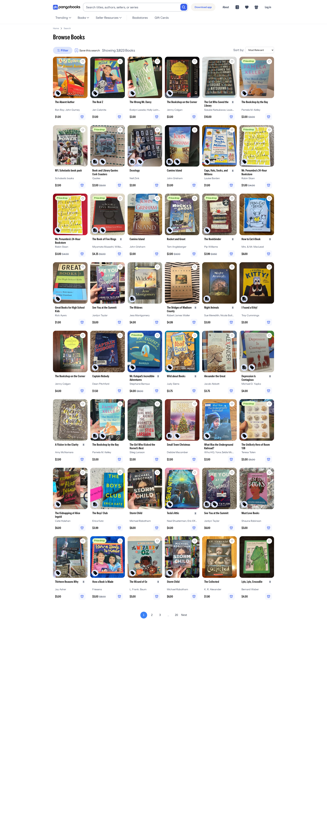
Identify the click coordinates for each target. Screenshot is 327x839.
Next (184, 615)
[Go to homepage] (66, 7)
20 (176, 615)
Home (56, 28)
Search (67, 28)
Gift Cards (162, 17)
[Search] (183, 7)
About (226, 7)
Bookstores (140, 17)
